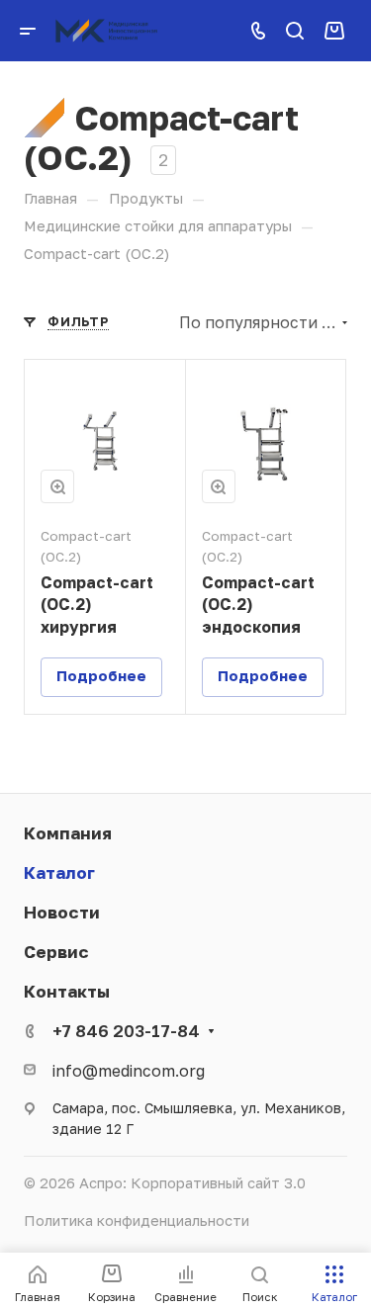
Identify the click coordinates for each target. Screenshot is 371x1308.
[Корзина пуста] (334, 30)
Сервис (56, 951)
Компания (68, 833)
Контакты (67, 991)
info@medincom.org (128, 1070)
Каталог (59, 872)
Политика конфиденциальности (136, 1220)
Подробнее (101, 675)
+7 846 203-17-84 (126, 1030)
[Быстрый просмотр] (57, 486)
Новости (62, 912)
